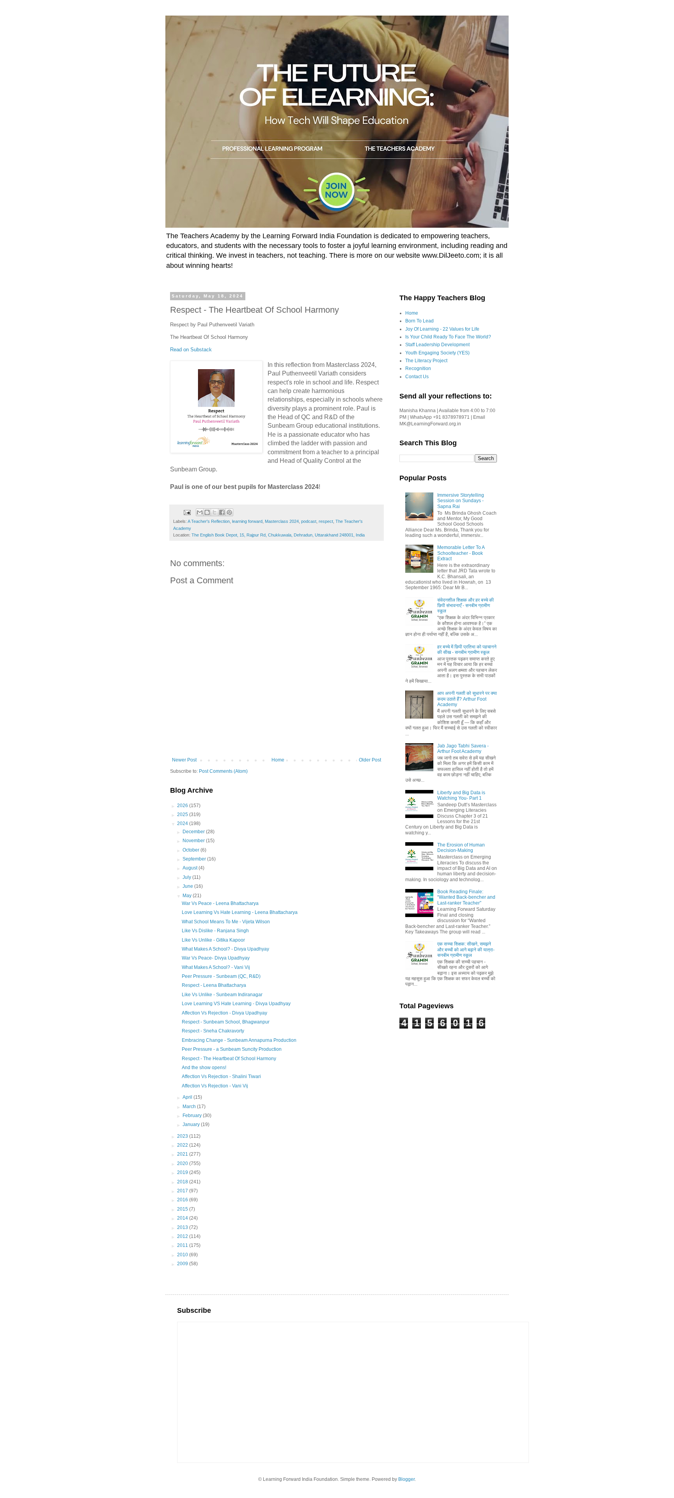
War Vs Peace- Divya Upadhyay (216, 958)
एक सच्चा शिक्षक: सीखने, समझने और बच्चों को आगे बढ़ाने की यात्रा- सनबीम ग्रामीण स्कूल (466, 949)
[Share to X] (214, 512)
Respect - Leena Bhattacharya (214, 985)
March (190, 1106)
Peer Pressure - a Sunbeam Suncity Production (232, 1049)
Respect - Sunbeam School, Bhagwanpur (226, 1022)
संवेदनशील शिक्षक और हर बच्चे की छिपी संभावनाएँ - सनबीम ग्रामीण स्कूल (465, 605)
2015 (183, 1209)
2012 (183, 1236)
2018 (183, 1182)
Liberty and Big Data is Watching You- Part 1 (461, 795)
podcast (308, 521)
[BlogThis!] (207, 512)
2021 (183, 1154)
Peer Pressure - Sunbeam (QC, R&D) (221, 976)
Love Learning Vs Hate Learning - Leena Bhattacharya (240, 912)
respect (326, 521)
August (191, 868)
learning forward (247, 521)
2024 (183, 823)
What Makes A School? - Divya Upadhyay (225, 949)
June (188, 886)
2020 (183, 1163)
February (193, 1115)
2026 (183, 805)
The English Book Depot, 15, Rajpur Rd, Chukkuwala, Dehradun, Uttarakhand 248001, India (278, 535)
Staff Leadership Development (437, 344)
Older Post (370, 760)
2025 (183, 814)
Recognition (418, 368)
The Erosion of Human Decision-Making (461, 847)
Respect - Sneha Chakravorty (213, 1031)
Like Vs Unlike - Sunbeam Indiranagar (222, 994)
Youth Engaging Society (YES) (437, 353)
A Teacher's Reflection (209, 521)
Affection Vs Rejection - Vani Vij (215, 1086)
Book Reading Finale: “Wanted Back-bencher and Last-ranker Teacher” (466, 897)
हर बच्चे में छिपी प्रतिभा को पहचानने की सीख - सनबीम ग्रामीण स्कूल (467, 649)
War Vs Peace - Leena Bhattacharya (220, 903)
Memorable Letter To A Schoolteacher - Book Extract (460, 553)
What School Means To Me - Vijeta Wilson (226, 921)
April (188, 1097)
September (195, 859)
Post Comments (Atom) (223, 771)
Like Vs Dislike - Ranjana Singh (215, 930)
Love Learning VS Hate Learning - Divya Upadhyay (236, 1003)
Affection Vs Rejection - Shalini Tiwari (221, 1076)
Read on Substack (191, 349)
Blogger (406, 1479)
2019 (183, 1172)
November (194, 840)
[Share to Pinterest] (229, 512)
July (187, 877)
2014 (183, 1218)
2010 (183, 1254)
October (191, 850)
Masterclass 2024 (282, 521)
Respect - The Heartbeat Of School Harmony (229, 1058)
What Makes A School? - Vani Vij (216, 967)
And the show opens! (204, 1067)
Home (277, 760)
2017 (183, 1190)
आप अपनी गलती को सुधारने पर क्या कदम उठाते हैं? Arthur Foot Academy (467, 699)
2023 (183, 1136)
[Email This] (200, 512)
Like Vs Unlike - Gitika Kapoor (213, 940)
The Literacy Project (426, 360)
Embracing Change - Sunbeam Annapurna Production (239, 1040)
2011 (183, 1245)
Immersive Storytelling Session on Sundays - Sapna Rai (460, 500)
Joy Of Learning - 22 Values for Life (442, 329)
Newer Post (184, 760)
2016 (183, 1199)
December (194, 831)
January (192, 1124)
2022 (183, 1145)
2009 (183, 1263)
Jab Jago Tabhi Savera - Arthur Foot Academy (463, 748)
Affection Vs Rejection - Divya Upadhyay (224, 1013)
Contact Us (417, 376)
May (188, 895)
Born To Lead (419, 321)
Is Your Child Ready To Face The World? (448, 337)
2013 (183, 1227)
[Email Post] (187, 512)
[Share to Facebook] (222, 512)
